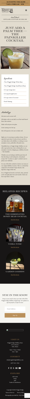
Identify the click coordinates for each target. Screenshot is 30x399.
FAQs (15, 378)
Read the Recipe (15, 219)
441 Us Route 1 (15, 345)
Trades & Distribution (15, 382)
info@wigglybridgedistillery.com (15, 360)
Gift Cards (15, 376)
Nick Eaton (22, 395)
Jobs (15, 380)
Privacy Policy (20, 392)
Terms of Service (10, 392)
